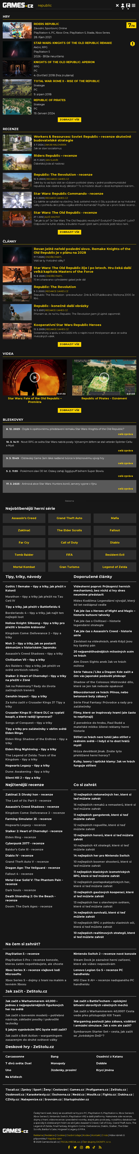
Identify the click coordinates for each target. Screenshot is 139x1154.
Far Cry (24, 542)
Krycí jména (105, 1070)
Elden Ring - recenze (20, 837)
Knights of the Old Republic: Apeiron (64, 62)
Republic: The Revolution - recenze (63, 175)
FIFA (69, 554)
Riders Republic (46, 24)
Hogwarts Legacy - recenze (25, 825)
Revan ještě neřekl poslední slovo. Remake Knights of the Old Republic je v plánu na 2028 (82, 251)
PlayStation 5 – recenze (22, 953)
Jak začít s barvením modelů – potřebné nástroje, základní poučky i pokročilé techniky (34, 1019)
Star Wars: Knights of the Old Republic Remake (73, 43)
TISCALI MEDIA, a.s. (71, 1142)
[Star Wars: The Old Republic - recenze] (17, 218)
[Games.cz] (18, 5)
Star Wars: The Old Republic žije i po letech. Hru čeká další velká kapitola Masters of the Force (82, 270)
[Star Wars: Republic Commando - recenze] (17, 199)
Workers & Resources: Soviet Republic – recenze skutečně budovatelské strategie (82, 138)
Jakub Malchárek (55, 144)
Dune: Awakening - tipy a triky (27, 771)
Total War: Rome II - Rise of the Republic (67, 81)
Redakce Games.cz (57, 179)
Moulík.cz (94, 1094)
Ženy (47, 1089)
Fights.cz (109, 1094)
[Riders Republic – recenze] (17, 161)
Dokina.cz (125, 1094)
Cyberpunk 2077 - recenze (24, 843)
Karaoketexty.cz (38, 1094)
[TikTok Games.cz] (93, 1147)
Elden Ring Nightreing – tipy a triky (30, 749)
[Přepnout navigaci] (122, 5)
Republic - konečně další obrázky (61, 306)
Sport (37, 1089)
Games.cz (77, 1089)
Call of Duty (69, 542)
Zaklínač (24, 530)
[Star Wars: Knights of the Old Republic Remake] (17, 49)
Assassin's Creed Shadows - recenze (32, 806)
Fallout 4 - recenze (19, 874)
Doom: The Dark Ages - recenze (28, 906)
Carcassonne (14, 1056)
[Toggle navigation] (133, 5)
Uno (8, 1070)
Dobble (101, 1063)
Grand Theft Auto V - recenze (27, 861)
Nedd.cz (79, 1094)
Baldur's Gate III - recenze (24, 849)
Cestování (60, 1089)
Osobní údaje (74, 1135)
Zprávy (26, 1089)
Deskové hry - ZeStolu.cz (29, 1046)
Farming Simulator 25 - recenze (28, 819)
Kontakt (96, 1135)
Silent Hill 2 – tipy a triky (23, 777)
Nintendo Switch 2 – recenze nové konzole (105, 953)
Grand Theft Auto (69, 518)
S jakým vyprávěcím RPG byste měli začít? (36, 1029)
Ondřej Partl (53, 257)
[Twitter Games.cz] (75, 1147)
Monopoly (58, 1063)
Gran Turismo (69, 567)
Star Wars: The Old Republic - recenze (65, 213)
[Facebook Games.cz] (68, 1147)
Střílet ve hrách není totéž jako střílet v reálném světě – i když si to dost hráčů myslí (102, 741)
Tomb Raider (24, 554)
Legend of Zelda (115, 567)
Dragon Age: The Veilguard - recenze (32, 867)
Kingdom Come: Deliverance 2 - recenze (35, 812)
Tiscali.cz (12, 1089)
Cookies (60, 1135)
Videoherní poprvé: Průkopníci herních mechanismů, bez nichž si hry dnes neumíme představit (102, 590)
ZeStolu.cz (118, 1089)
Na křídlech (13, 1077)
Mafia (115, 518)
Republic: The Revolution (55, 287)
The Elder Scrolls (69, 530)
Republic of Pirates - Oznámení (104, 398)
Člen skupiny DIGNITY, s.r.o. (96, 1142)
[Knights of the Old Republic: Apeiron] (17, 68)
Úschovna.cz (61, 1094)
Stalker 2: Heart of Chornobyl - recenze (34, 831)
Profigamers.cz (97, 1089)
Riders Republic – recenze (55, 156)
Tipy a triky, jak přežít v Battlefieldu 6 (32, 606)
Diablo (115, 542)
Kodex (87, 1135)
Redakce (50, 1135)
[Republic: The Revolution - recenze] (17, 180)
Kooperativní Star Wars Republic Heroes (67, 325)
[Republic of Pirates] (17, 106)
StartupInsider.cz (76, 1099)
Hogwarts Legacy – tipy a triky (27, 765)
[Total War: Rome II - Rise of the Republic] (17, 87)
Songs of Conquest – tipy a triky (28, 722)
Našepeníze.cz (31, 1099)
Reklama (38, 1135)
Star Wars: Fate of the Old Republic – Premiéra (35, 400)
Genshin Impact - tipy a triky (26, 696)
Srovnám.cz (53, 1099)
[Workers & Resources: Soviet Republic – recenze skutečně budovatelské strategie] (17, 142)
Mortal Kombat (24, 567)
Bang (54, 1056)
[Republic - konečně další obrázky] (17, 312)
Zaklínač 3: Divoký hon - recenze (29, 794)
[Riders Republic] (17, 30)
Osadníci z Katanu (109, 1056)
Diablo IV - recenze (19, 855)
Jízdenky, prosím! (63, 1070)
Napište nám (55, 1138)
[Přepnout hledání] (117, 5)
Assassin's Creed (24, 518)
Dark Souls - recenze (20, 890)
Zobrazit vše (69, 119)
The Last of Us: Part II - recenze (28, 800)
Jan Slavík (52, 160)
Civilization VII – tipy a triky (25, 659)
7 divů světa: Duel (18, 1063)
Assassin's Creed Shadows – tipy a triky (34, 653)
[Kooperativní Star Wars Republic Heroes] (17, 331)
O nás (105, 1135)
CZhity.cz (12, 1099)
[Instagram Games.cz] (81, 1147)
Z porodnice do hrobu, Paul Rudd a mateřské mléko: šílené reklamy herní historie (101, 727)
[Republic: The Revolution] (17, 293)
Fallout (115, 530)
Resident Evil (114, 554)
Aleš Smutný (52, 217)
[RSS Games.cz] (100, 1147)
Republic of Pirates (50, 100)
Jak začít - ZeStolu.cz (26, 991)
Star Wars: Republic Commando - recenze (68, 194)
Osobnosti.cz (14, 1094)
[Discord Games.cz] (87, 1147)
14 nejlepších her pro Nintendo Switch (102, 855)
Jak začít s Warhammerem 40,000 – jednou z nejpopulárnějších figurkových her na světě (34, 1005)
